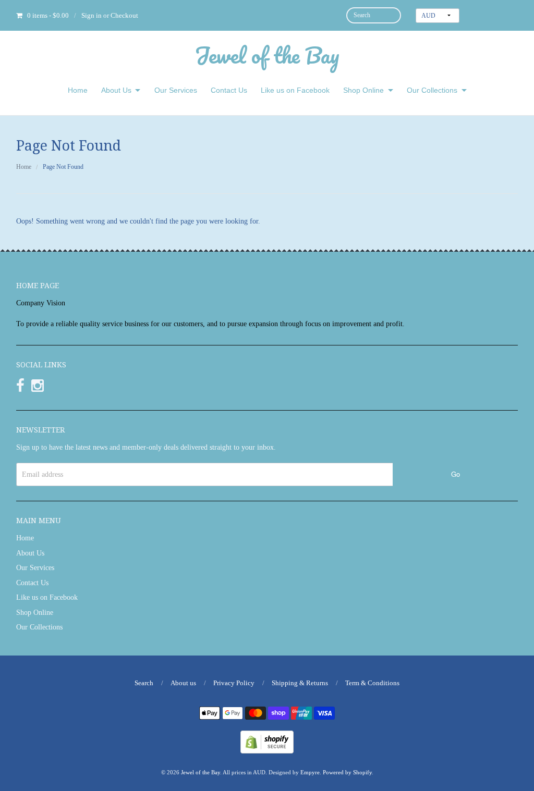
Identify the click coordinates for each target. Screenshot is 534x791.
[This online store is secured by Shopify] (267, 741)
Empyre (310, 772)
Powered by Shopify (347, 772)
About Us (116, 90)
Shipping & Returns (300, 683)
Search (144, 683)
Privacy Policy (233, 683)
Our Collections (432, 90)
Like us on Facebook (295, 90)
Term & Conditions (372, 683)
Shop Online (363, 90)
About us (183, 683)
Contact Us (229, 90)
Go (455, 474)
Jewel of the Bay (267, 55)
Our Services (175, 90)
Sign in (91, 15)
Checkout (124, 15)
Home (78, 90)
